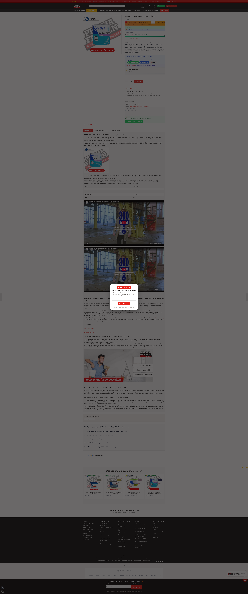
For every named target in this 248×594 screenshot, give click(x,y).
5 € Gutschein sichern (124, 303)
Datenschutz (132, 307)
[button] (3, 591)
